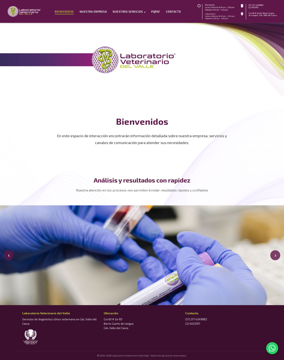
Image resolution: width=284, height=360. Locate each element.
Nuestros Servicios (129, 11)
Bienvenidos (64, 11)
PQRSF (155, 11)
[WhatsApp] (272, 348)
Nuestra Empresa (93, 11)
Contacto (173, 11)
